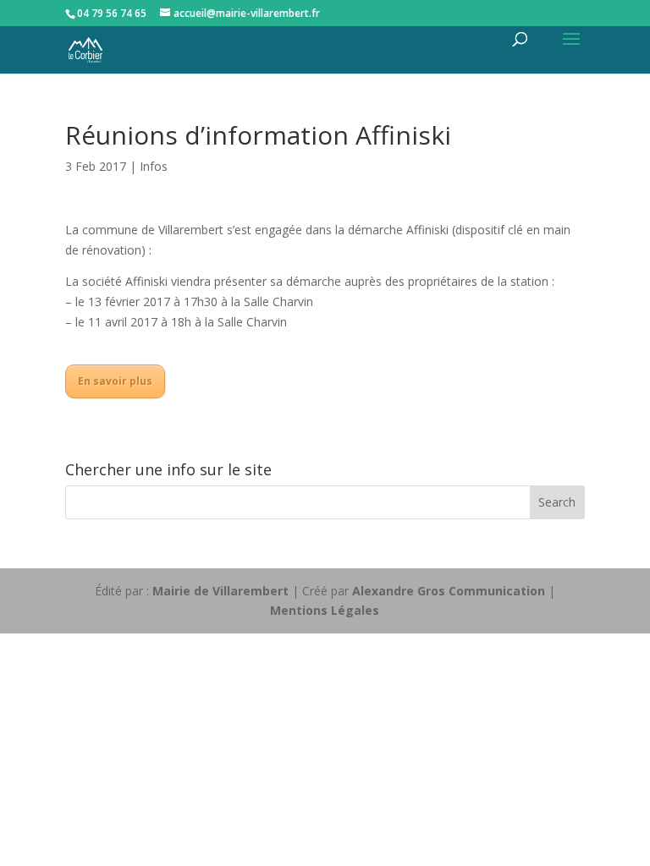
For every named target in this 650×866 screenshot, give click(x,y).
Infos (154, 166)
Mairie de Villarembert (220, 591)
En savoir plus (115, 381)
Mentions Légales (324, 610)
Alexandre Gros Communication (448, 591)
